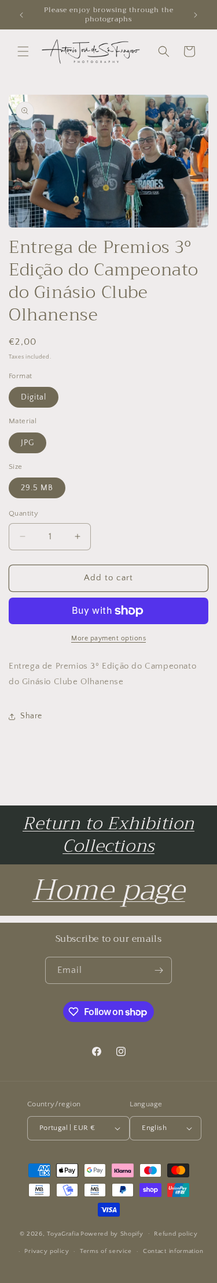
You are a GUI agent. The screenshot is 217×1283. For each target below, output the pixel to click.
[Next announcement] (195, 15)
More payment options (108, 638)
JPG (27, 442)
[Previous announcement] (21, 15)
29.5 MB (37, 488)
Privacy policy (46, 1251)
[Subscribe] (158, 970)
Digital (33, 397)
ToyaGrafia (63, 1233)
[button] (23, 51)
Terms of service (106, 1251)
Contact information (173, 1251)
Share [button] (31, 716)
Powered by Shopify (112, 1233)
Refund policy (175, 1233)
